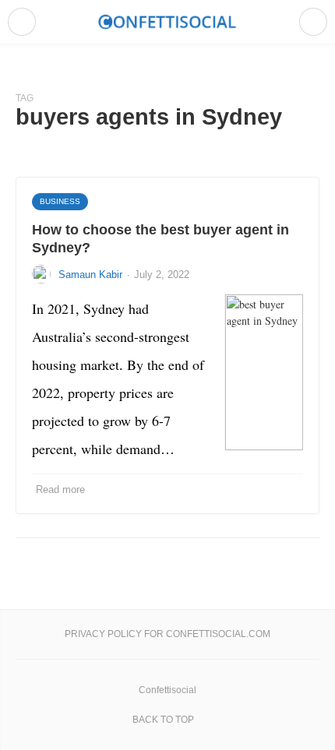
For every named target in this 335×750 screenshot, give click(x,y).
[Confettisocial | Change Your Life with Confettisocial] (167, 21)
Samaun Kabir (90, 274)
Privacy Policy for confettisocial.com (167, 634)
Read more (60, 489)
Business (60, 201)
